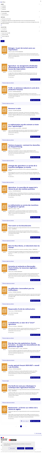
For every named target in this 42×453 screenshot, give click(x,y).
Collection (3, 27)
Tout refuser (20, 448)
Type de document (5, 11)
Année (2, 4)
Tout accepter (29, 448)
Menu (41, 1)
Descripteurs (4, 31)
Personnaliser (12, 448)
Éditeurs (3, 17)
